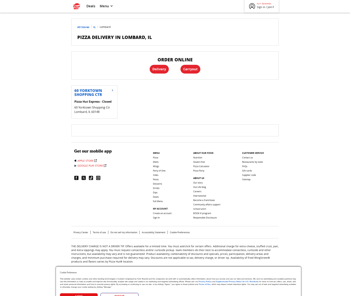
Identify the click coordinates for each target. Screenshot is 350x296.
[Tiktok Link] (92, 178)
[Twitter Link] (85, 178)
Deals (90, 6)
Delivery (159, 69)
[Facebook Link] (77, 178)
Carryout (190, 69)
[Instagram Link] (99, 178)
